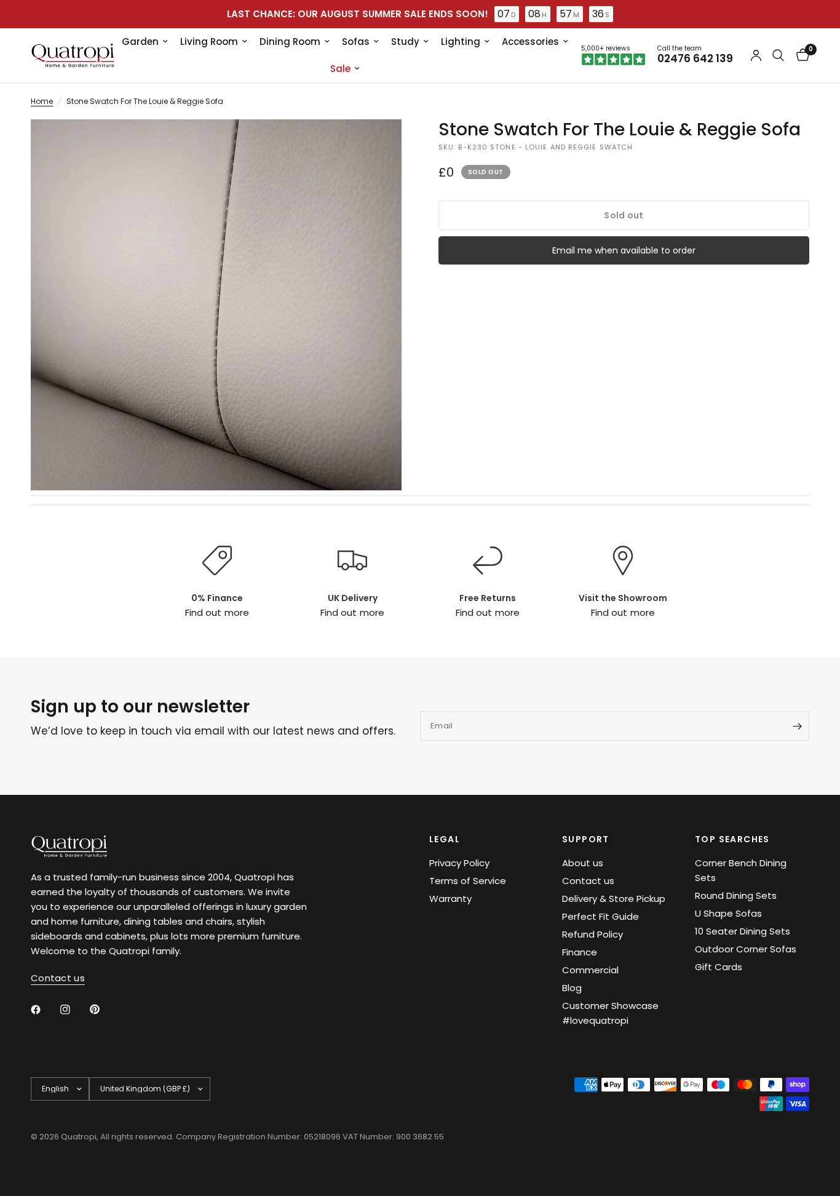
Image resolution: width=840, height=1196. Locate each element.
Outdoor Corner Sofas (745, 949)
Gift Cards (718, 966)
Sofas (356, 41)
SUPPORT (585, 839)
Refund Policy (592, 934)
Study (405, 41)
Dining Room (290, 41)
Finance (579, 952)
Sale (340, 68)
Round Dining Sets (736, 895)
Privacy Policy (459, 862)
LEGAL (444, 839)
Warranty (450, 898)
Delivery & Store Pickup (613, 898)
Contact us (588, 880)
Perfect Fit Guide (600, 916)
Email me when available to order (623, 250)
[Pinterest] (103, 1009)
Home (42, 101)
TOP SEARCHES (732, 839)
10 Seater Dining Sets (742, 931)
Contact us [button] (58, 978)
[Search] (778, 55)
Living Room (209, 41)
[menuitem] (145, 41)
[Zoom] (375, 145)
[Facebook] (44, 1009)
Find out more (216, 612)
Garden (140, 41)
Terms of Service (467, 880)
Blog (572, 987)
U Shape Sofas (728, 913)
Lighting (460, 41)
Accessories (530, 41)
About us (582, 862)
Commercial (590, 969)
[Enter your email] (797, 726)
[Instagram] (73, 1009)
